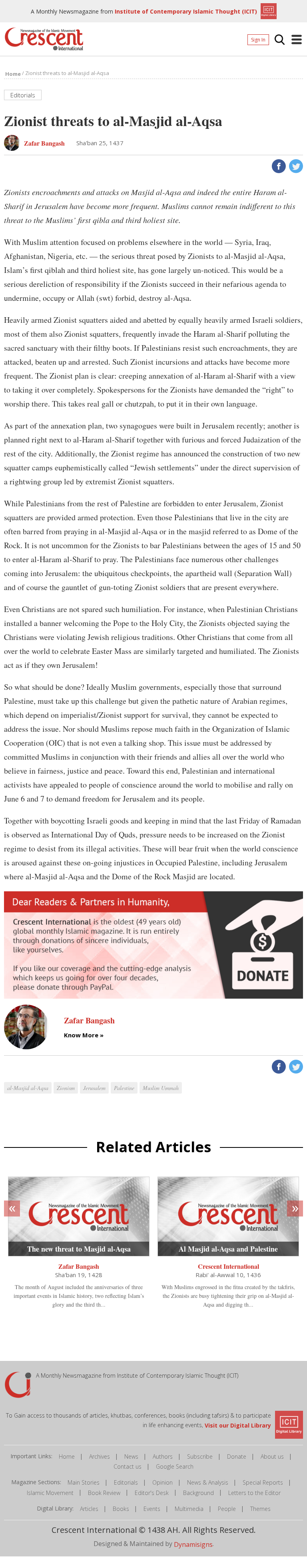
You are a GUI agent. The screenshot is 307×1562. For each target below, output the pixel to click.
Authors (163, 1456)
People (227, 1509)
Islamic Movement (50, 1493)
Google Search (174, 1466)
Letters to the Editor (254, 1493)
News (131, 1456)
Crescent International (228, 1266)
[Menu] (296, 39)
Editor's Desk (152, 1493)
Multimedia (189, 1509)
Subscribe (200, 1456)
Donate (236, 1456)
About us (272, 1456)
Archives (99, 1456)
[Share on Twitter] (295, 165)
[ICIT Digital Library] (268, 10)
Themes (260, 1509)
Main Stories (84, 1482)
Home (67, 1456)
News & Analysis (207, 1482)
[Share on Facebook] (278, 165)
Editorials (126, 1482)
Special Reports (263, 1482)
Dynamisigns (193, 1544)
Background (198, 1493)
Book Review (104, 1493)
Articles (89, 1509)
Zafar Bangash (78, 1266)
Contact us (128, 1466)
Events (152, 1509)
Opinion (162, 1482)
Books (121, 1509)
